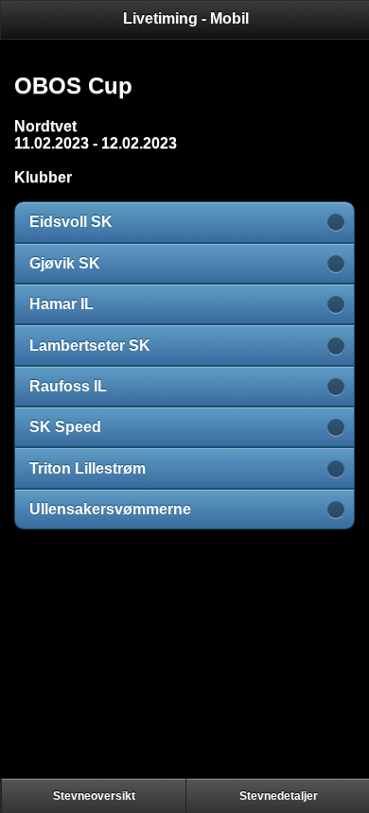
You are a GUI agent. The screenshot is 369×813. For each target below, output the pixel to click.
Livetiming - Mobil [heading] (186, 18)
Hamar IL (61, 304)
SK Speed (65, 427)
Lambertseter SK (89, 345)
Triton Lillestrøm (87, 468)
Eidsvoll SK (71, 222)
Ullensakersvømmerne (110, 509)
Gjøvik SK (64, 263)
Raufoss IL (68, 386)
